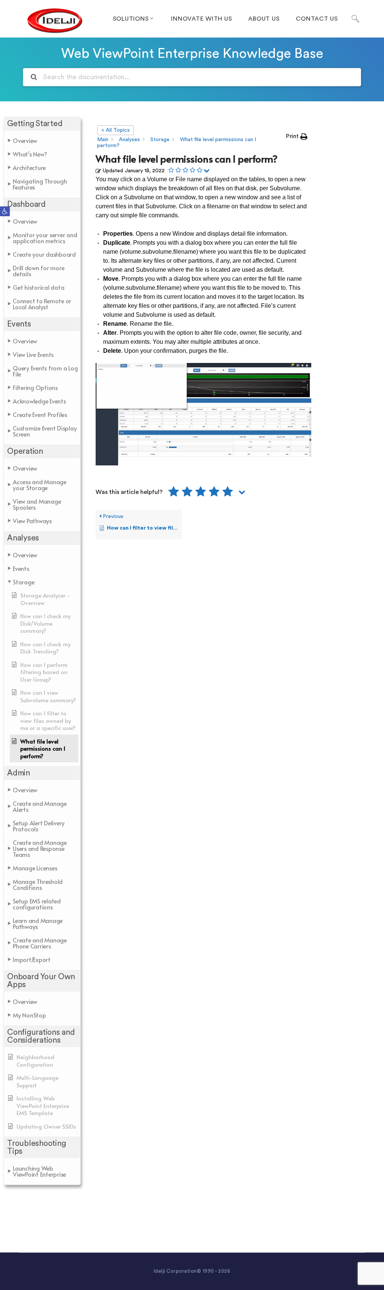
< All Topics (115, 130)
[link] (5, 211)
